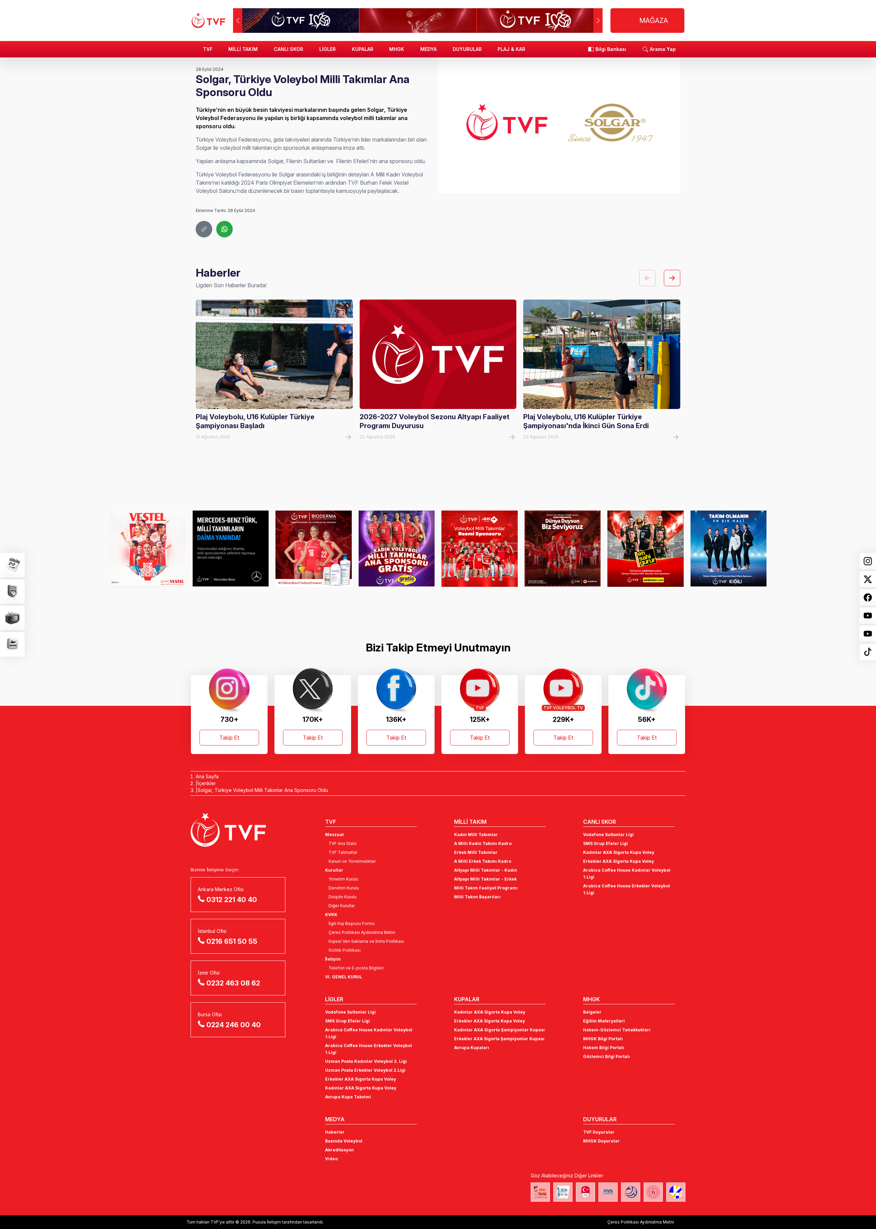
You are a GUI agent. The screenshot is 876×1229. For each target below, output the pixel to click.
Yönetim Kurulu (343, 879)
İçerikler (206, 783)
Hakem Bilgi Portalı (603, 1047)
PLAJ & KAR (511, 49)
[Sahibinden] (645, 548)
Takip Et (229, 737)
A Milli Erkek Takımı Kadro (482, 861)
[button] (598, 20)
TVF (207, 49)
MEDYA (428, 49)
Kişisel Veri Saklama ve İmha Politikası (366, 941)
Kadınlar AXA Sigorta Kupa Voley (618, 852)
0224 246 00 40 (233, 1024)
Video (331, 1158)
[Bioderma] (313, 548)
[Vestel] (148, 548)
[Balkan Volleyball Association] (630, 1192)
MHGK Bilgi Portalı (603, 1038)
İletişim (333, 959)
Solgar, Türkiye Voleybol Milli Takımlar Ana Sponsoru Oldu (262, 790)
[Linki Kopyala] (204, 229)
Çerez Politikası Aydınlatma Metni (361, 932)
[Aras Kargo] (479, 548)
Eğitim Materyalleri (604, 1020)
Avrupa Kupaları (471, 1047)
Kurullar (334, 870)
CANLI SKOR (288, 49)
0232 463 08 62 (233, 983)
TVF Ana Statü (342, 843)
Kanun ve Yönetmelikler (352, 861)
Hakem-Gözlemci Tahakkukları (616, 1029)
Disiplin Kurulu (342, 896)
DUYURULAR (467, 49)
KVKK (331, 914)
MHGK (396, 49)
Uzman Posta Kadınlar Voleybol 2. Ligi (366, 1061)
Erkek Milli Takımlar (476, 852)
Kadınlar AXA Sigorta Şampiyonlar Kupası (499, 1029)
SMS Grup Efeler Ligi (605, 843)
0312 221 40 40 (231, 899)
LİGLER (327, 49)
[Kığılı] (729, 548)
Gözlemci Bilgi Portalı (606, 1056)
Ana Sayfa (207, 776)
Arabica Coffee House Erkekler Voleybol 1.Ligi (626, 889)
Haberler (335, 1132)
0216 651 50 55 (231, 941)
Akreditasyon (339, 1149)
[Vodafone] (563, 548)
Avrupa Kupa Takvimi (348, 1096)
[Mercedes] (231, 548)
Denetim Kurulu (343, 887)
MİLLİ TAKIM (243, 49)
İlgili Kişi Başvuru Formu (351, 923)
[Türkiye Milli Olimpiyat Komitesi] (585, 1192)
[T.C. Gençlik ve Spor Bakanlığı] (653, 1192)
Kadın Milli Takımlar (476, 834)
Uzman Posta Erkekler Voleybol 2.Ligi (365, 1070)
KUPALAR (362, 49)
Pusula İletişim (267, 1222)
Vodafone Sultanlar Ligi (608, 834)
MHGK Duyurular (601, 1141)
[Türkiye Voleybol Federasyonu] (208, 20)
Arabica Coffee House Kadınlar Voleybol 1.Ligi (626, 874)
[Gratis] (397, 548)
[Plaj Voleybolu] (562, 1192)
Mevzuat (334, 834)
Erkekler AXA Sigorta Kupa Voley (618, 861)
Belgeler (592, 1012)
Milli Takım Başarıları (477, 896)
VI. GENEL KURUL (343, 976)
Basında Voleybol (343, 1141)
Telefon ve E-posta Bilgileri (356, 967)
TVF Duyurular (599, 1132)
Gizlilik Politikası (344, 950)
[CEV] (675, 1192)
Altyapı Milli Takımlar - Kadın (485, 870)
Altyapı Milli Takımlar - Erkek (485, 879)
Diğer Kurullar (341, 905)
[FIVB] (608, 1192)
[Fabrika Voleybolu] (540, 1192)
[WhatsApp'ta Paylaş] (224, 229)
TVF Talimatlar (342, 852)
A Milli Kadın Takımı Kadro (483, 843)
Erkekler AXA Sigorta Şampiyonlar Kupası (499, 1038)
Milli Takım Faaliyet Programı (486, 887)
